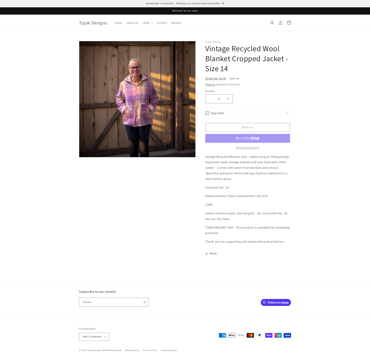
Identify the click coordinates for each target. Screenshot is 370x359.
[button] (148, 23)
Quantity (210, 91)
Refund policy (132, 350)
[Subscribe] (144, 302)
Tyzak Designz (94, 350)
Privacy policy (150, 350)
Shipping (210, 84)
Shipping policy (169, 350)
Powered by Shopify (112, 350)
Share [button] (213, 253)
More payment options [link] (248, 147)
